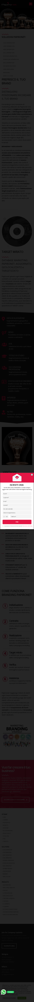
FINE (17, 522)
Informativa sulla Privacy (28, 526)
